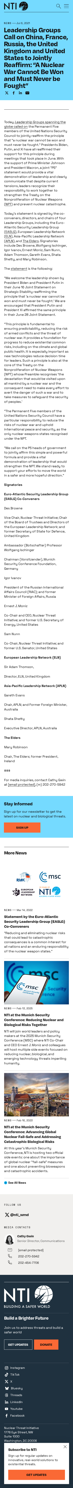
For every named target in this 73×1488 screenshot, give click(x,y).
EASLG (10, 232)
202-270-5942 (28, 1256)
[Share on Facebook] (14, 93)
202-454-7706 (28, 1263)
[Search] (58, 6)
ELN (8, 236)
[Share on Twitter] (7, 93)
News (8, 23)
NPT (8, 204)
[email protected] (21, 784)
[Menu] (66, 6)
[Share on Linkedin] (20, 93)
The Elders (31, 241)
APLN (9, 241)
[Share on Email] (27, 93)
